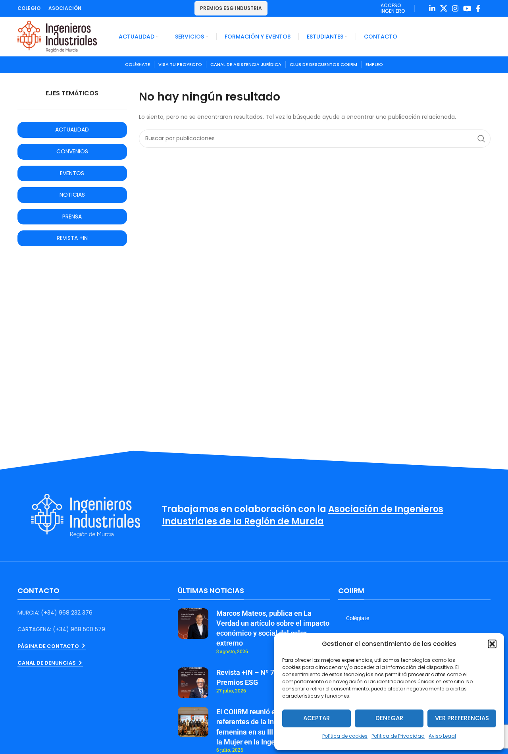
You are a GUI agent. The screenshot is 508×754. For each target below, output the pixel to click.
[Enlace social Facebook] (478, 8)
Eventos (72, 173)
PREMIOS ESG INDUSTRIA (231, 8)
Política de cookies (345, 736)
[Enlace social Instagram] (455, 8)
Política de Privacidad (398, 736)
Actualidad (72, 129)
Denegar (389, 718)
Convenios (72, 151)
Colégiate (357, 618)
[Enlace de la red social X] (444, 8)
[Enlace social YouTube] (467, 8)
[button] (492, 644)
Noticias (72, 195)
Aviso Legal (442, 736)
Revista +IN (72, 238)
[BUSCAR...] (481, 139)
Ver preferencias (462, 718)
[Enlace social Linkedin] (432, 8)
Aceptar (316, 718)
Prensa (72, 216)
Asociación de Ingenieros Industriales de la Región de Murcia (302, 515)
